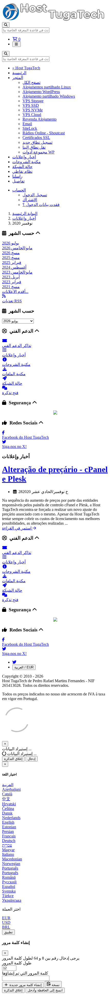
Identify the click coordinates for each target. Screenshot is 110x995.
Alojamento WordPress (41, 91)
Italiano (8, 854)
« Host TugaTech (26, 68)
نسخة (55, 985)
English (8, 822)
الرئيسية (19, 73)
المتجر (17, 77)
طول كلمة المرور (16, 963)
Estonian (9, 827)
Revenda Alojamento (40, 119)
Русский (9, 882)
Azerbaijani (11, 789)
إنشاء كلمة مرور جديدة (25, 985)
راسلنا (17, 176)
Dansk (7, 813)
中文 (6, 799)
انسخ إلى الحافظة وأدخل (45, 990)
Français (9, 836)
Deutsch (8, 840)
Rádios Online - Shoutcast (44, 133)
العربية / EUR (24, 667)
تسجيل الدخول (35, 195)
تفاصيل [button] (18, 181)
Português (10, 868)
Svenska (9, 891)
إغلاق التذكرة (13, 759)
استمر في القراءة (17, 528)
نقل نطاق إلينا (34, 147)
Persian (8, 831)
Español (8, 886)
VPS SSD (31, 105)
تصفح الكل (31, 82)
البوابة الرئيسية (24, 213)
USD (6, 922)
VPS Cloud (32, 114)
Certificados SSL (36, 137)
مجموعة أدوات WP (38, 152)
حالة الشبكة (22, 166)
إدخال (32, 759)
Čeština (8, 808)
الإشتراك (30, 200)
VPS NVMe (33, 110)
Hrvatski (9, 804)
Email (27, 124)
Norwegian (11, 863)
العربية (7, 785)
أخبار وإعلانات (24, 157)
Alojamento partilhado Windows (49, 96)
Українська (11, 900)
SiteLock (30, 128)
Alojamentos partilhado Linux (47, 87)
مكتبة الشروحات (26, 162)
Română (9, 877)
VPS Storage (33, 101)
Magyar (8, 850)
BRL (6, 927)
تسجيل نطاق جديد (37, 142)
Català (7, 794)
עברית (7, 845)
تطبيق (8, 932)
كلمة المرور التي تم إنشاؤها (25, 973)
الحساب (19, 190)
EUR (6, 918)
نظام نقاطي (22, 171)
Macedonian (12, 859)
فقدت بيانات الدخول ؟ (41, 204)
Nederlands (11, 818)
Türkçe (8, 896)
